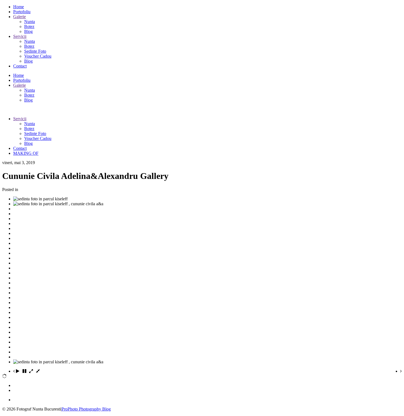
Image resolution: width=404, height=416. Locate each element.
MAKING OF (25, 153)
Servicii (19, 36)
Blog (28, 31)
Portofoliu (22, 11)
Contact (20, 66)
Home (18, 6)
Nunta (29, 21)
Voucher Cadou (37, 56)
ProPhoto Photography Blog (86, 409)
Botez (29, 26)
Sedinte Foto (35, 51)
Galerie (19, 16)
